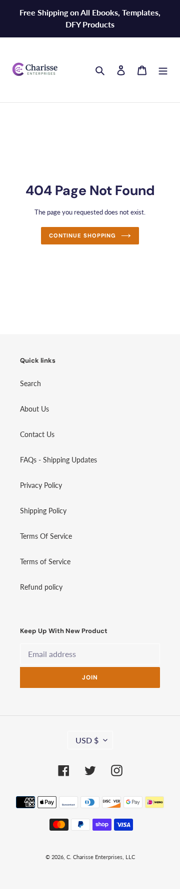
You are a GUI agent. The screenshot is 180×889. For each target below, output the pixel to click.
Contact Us (37, 434)
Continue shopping (82, 235)
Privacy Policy (41, 485)
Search (30, 383)
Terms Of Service (46, 536)
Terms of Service (45, 561)
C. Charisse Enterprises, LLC (100, 857)
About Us (34, 409)
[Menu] (163, 69)
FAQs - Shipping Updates (58, 459)
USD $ (87, 740)
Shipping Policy (43, 510)
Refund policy (41, 587)
